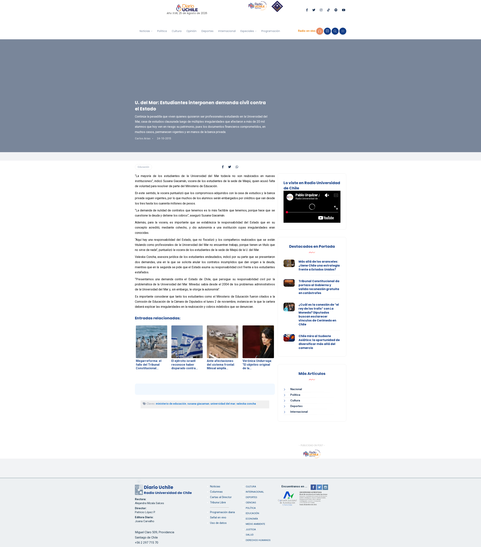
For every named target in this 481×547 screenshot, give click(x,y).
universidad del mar (222, 403)
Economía (252, 518)
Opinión (191, 31)
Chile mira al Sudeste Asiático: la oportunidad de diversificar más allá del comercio (319, 342)
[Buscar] (335, 31)
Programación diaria (222, 512)
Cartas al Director (221, 497)
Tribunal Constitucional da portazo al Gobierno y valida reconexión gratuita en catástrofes (319, 287)
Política (162, 31)
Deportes (207, 31)
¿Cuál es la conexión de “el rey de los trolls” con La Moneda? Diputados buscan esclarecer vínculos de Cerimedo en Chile (319, 314)
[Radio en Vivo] (319, 31)
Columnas (216, 491)
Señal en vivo (218, 517)
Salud (250, 534)
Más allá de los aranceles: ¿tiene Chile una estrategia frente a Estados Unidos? (319, 265)
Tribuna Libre (218, 502)
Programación (270, 31)
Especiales (247, 31)
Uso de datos (218, 523)
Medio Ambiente (255, 524)
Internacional (227, 31)
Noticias (145, 31)
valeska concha (246, 403)
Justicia (251, 529)
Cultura (177, 31)
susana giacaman (198, 403)
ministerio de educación (171, 403)
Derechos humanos (258, 540)
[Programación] (327, 31)
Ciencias (251, 502)
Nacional (296, 389)
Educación (143, 167)
